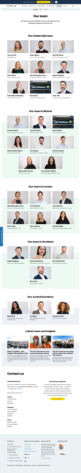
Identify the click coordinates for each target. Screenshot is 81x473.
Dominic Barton (58, 55)
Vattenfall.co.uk (27, 444)
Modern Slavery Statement (44, 465)
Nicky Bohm (11, 75)
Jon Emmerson (35, 130)
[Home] (11, 6)
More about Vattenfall (46, 458)
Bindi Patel (11, 316)
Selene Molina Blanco (14, 151)
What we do (25, 6)
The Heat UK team (13, 455)
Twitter (28, 458)
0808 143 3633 (17, 388)
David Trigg (11, 226)
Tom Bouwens (35, 206)
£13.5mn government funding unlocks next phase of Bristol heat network (63, 353)
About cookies (27, 465)
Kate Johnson (35, 226)
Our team (35, 9)
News (8, 349)
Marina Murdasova (36, 261)
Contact (65, 6)
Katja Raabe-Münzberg (15, 95)
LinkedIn (25, 458)
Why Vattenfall (41, 6)
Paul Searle (34, 95)
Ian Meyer (33, 316)
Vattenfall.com (27, 446)
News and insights (50, 6)
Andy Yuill (56, 95)
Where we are (32, 6)
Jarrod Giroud (57, 206)
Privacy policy (10, 465)
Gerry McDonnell (59, 261)
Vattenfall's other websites (32, 441)
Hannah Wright (58, 226)
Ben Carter (33, 281)
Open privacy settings (57, 398)
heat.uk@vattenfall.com (16, 393)
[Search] (73, 6)
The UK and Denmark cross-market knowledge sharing (40, 352)
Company (59, 6)
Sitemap (34, 465)
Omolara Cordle (58, 316)
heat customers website (25, 386)
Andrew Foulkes (58, 151)
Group (41, 9)
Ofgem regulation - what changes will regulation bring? (17, 352)
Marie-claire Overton (26, 171)
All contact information (14, 457)
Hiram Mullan (57, 130)
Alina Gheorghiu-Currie (38, 75)
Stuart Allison (34, 55)
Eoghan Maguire (58, 75)
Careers (46, 9)
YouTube (25, 461)
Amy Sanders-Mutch (48, 171)
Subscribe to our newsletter (15, 460)
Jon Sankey (34, 151)
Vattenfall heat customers (30, 451)
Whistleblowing (19, 465)
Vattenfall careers (28, 449)
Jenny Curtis (11, 55)
